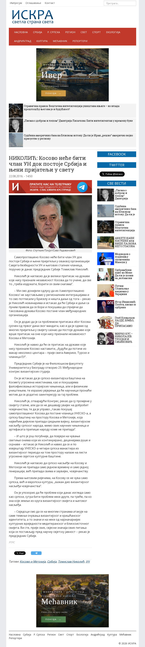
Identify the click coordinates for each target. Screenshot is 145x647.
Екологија (113, 32)
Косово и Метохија (33, 561)
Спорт (96, 32)
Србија (37, 32)
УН (88, 561)
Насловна (21, 32)
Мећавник (60, 41)
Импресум (16, 3)
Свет (84, 32)
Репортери (79, 41)
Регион (70, 32)
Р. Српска (53, 32)
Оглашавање (33, 3)
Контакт (50, 3)
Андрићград (22, 41)
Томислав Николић (71, 561)
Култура (42, 41)
